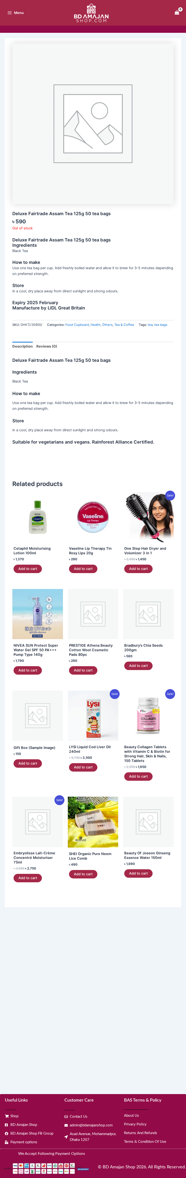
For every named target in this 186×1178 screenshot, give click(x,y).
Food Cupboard (77, 325)
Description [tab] (22, 346)
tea (150, 325)
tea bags (160, 325)
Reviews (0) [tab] (46, 346)
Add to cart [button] (27, 569)
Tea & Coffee (124, 325)
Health (96, 325)
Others (107, 325)
